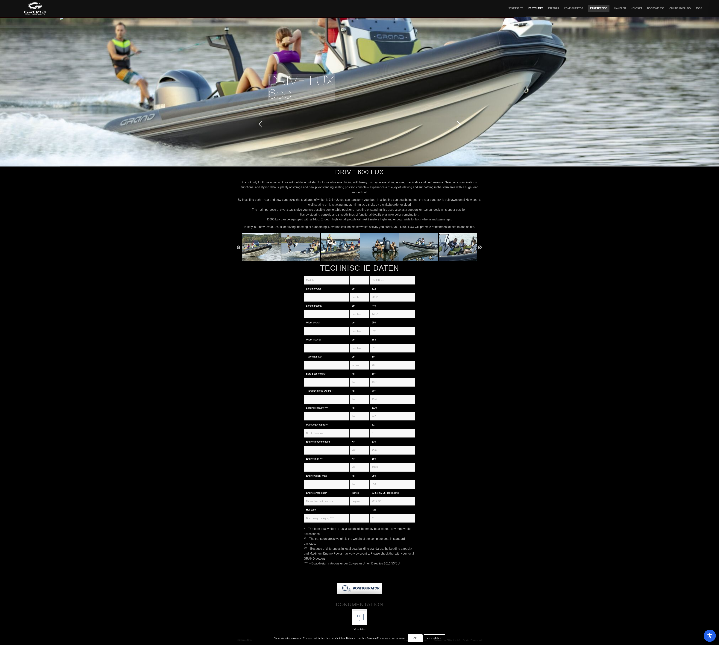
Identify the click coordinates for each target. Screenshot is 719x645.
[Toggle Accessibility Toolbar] (709, 635)
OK (415, 638)
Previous (238, 247)
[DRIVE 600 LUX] (261, 247)
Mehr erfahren (434, 638)
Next (480, 247)
